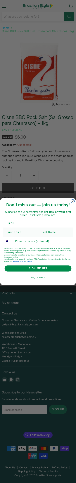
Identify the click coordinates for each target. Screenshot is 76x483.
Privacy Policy (19, 261)
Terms (29, 261)
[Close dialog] (73, 201)
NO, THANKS (38, 277)
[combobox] (8, 241)
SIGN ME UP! (38, 268)
